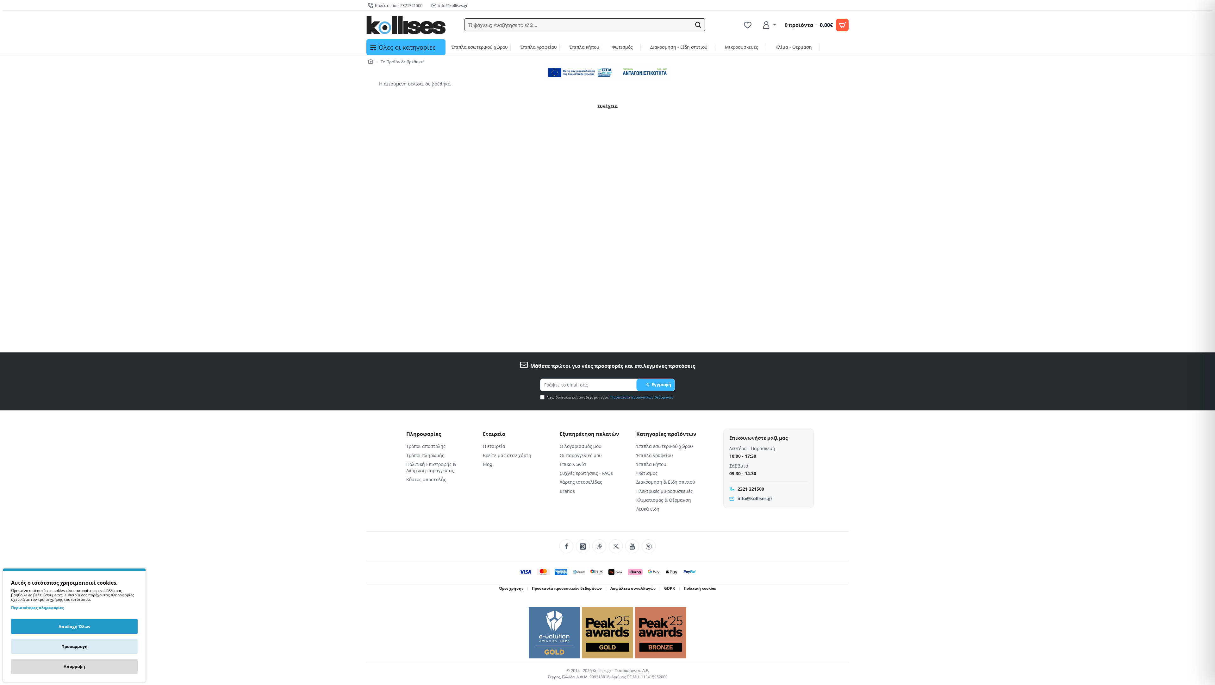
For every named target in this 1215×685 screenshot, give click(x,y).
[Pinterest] (649, 546)
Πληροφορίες (423, 434)
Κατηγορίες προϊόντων (666, 434)
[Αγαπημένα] (748, 25)
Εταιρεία (494, 434)
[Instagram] (583, 546)
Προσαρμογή (74, 646)
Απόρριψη (74, 666)
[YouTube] (632, 546)
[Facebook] (566, 546)
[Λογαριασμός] (769, 25)
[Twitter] (616, 546)
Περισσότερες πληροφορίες (37, 607)
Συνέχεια (607, 106)
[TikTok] (599, 546)
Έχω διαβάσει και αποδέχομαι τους (610, 397)
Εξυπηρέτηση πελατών (589, 434)
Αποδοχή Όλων (74, 626)
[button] (698, 25)
